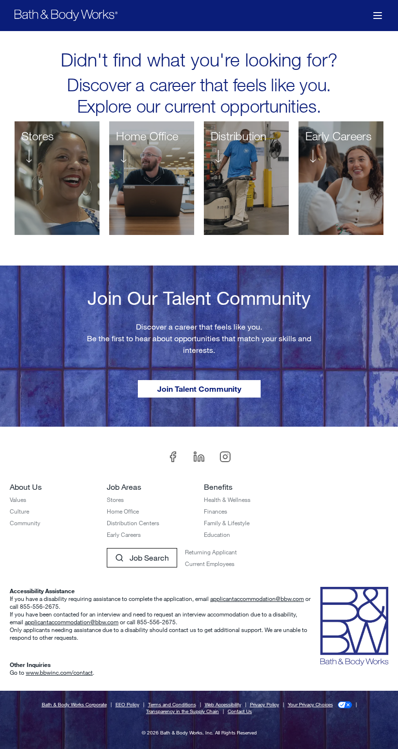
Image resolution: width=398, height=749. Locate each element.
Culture (19, 511)
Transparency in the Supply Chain (182, 711)
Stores (115, 499)
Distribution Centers (133, 523)
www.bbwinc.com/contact (59, 672)
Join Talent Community (199, 388)
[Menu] (377, 15)
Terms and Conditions (172, 704)
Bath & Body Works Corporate (74, 704)
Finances (215, 511)
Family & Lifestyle (226, 523)
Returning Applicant (211, 552)
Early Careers (124, 534)
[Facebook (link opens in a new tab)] (173, 457)
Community (25, 523)
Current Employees (209, 563)
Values (18, 499)
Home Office (123, 511)
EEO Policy (127, 704)
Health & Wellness (227, 499)
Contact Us (240, 711)
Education (217, 534)
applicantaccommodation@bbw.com (257, 598)
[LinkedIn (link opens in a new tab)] (199, 457)
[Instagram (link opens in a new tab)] (225, 457)
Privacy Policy (264, 704)
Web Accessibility (223, 704)
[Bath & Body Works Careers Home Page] (66, 15)
